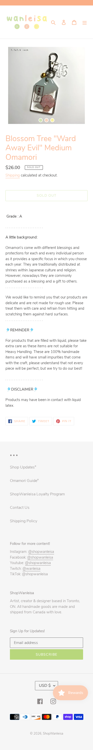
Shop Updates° (23, 467)
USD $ (45, 685)
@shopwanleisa (41, 551)
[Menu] (84, 22)
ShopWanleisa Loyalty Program (37, 494)
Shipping (12, 175)
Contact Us (20, 507)
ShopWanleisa (53, 733)
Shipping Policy (23, 521)
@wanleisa (31, 568)
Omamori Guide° (24, 480)
